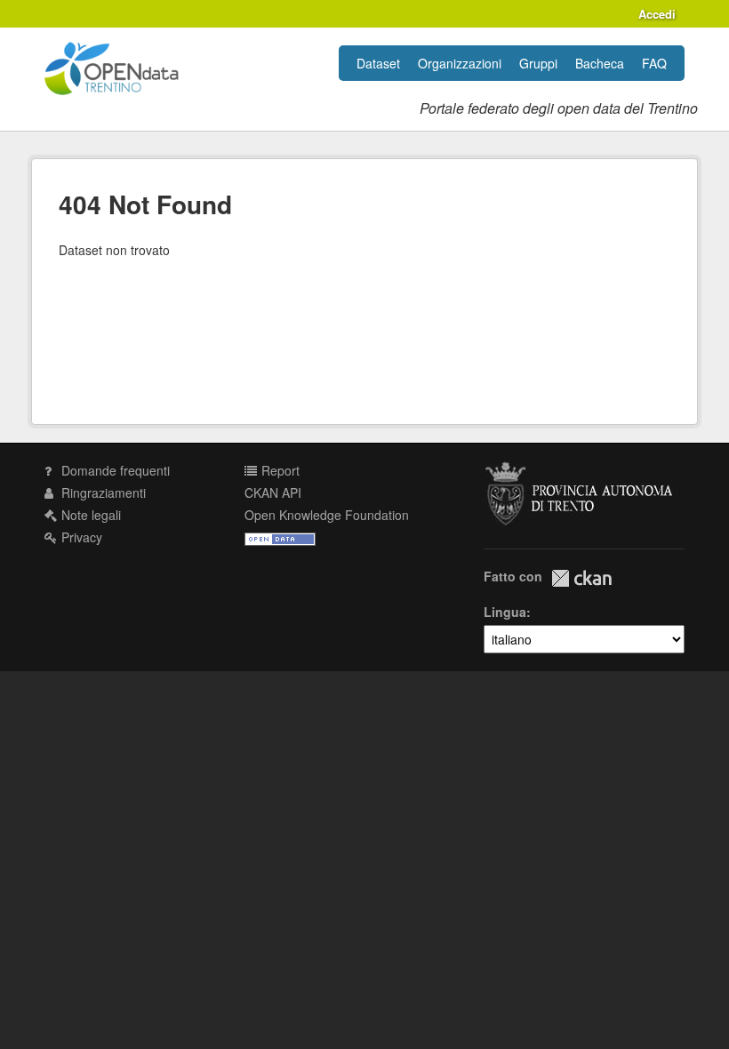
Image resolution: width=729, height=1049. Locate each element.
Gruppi (538, 63)
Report (279, 470)
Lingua (505, 612)
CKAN (581, 578)
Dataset (378, 63)
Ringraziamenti (102, 492)
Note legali (89, 515)
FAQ (654, 63)
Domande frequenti (114, 470)
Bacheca (599, 63)
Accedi (657, 13)
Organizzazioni (459, 63)
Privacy (80, 537)
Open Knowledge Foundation (326, 515)
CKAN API (272, 492)
